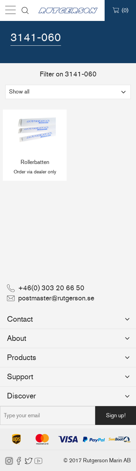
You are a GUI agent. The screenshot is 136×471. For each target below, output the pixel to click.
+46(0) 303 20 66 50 (51, 288)
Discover (21, 396)
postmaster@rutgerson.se (56, 298)
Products (21, 357)
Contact (20, 319)
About (16, 338)
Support (20, 376)
